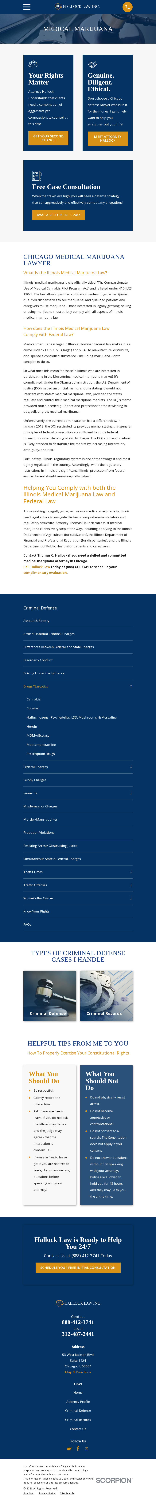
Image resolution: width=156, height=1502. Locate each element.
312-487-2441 (78, 1334)
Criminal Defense (78, 1410)
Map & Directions (78, 1372)
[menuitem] (78, 620)
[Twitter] (86, 1448)
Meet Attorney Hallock (107, 138)
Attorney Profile (78, 1401)
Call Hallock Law (36, 567)
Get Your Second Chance (48, 138)
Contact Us (78, 1429)
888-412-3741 (78, 1322)
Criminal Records (78, 1419)
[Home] (76, 7)
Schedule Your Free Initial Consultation (78, 1267)
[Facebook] (78, 1448)
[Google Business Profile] (69, 1448)
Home (78, 1392)
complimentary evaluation (45, 572)
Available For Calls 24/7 (58, 215)
